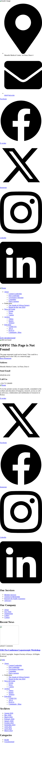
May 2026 (7, 715)
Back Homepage (5, 358)
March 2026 (8, 717)
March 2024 (8, 731)
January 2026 (8, 721)
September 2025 (9, 725)
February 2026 (9, 719)
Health (6, 740)
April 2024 (8, 729)
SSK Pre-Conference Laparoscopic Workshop (20, 650)
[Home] (3, 288)
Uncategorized (9, 742)
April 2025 (8, 727)
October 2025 (9, 723)
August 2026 (8, 713)
